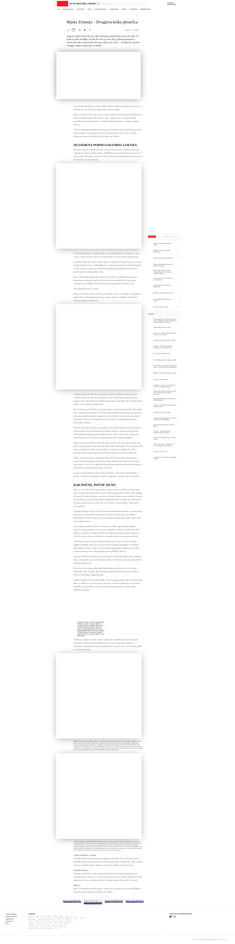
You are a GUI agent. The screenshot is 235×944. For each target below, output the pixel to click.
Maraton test (31, 918)
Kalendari (31, 921)
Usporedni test (68, 918)
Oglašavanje (10, 919)
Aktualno (30, 916)
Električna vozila (51, 926)
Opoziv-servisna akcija (44, 919)
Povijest (45, 923)
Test (90, 9)
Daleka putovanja (39, 928)
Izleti (56, 928)
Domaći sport (31, 925)
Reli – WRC (47, 925)
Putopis (166, 236)
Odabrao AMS (39, 921)
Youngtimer (67, 923)
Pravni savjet (48, 921)
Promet (55, 921)
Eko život (43, 926)
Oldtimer (38, 923)
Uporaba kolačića (11, 916)
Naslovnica (68, 9)
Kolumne (61, 916)
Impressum (145, 9)
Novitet (37, 916)
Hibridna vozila (62, 926)
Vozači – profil (58, 923)
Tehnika (61, 921)
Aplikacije (48, 916)
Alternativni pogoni (33, 926)
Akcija (42, 916)
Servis (58, 919)
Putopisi (133, 9)
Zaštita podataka (11, 914)
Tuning (50, 923)
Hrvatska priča (49, 928)
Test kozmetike (59, 918)
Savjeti (53, 919)
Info (72, 916)
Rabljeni (114, 9)
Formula (39, 925)
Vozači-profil (63, 925)
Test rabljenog (65, 919)
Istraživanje (101, 9)
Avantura (30, 928)
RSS (7, 923)
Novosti (80, 9)
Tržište (55, 916)
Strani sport (55, 925)
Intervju (67, 916)
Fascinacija (31, 923)
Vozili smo (82, 918)
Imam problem (32, 919)
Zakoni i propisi (69, 921)
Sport (123, 9)
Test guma (43, 918)
